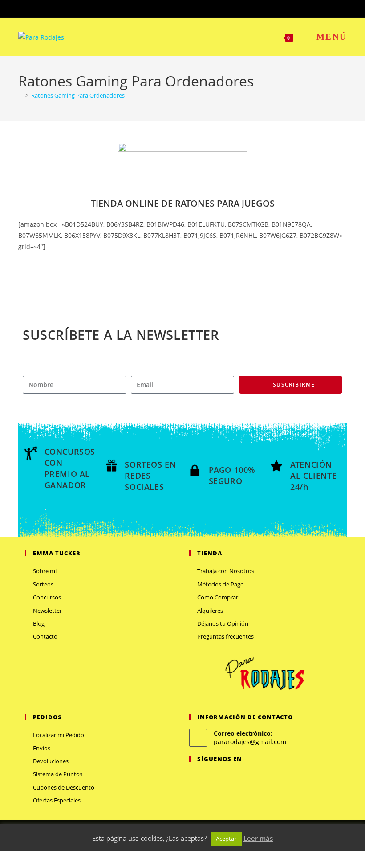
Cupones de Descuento (63, 787)
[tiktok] (248, 777)
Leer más (258, 838)
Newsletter (47, 611)
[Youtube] (237, 777)
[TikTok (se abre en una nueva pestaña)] (208, 8)
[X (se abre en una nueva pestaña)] (158, 8)
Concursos (47, 597)
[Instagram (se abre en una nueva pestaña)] (189, 8)
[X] (194, 777)
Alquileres (210, 611)
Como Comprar (217, 597)
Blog (39, 623)
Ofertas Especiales (57, 800)
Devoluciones (51, 761)
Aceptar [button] (226, 839)
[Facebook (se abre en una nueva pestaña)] (168, 8)
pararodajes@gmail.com (250, 741)
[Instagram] (216, 777)
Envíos (41, 748)
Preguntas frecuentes (225, 636)
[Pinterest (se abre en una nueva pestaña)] (179, 8)
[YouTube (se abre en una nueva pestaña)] (199, 8)
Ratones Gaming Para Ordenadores (78, 95)
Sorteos (43, 584)
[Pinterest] (226, 777)
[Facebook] (205, 777)
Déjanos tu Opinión (222, 623)
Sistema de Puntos (57, 774)
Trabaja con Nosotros (225, 571)
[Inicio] (20, 95)
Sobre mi (45, 571)
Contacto (45, 636)
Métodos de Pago (220, 584)
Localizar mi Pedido (58, 735)
